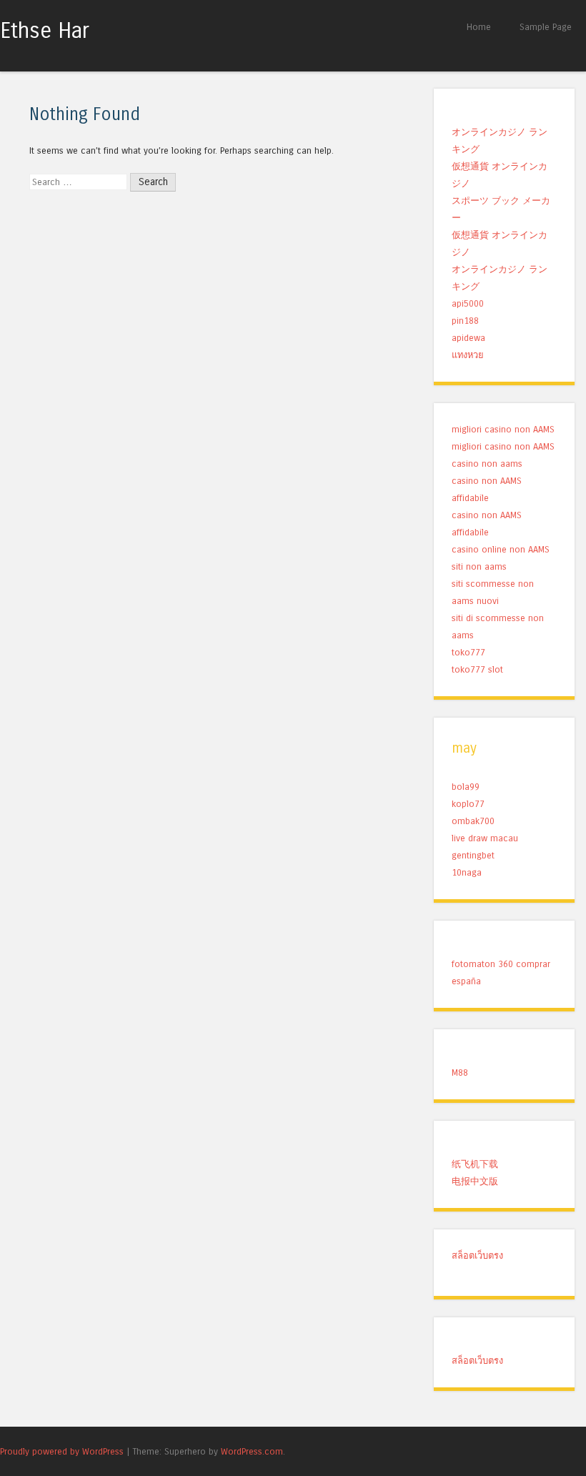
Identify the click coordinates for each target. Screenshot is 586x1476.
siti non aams (479, 566)
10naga (467, 872)
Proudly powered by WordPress (62, 1451)
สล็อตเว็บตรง (477, 1255)
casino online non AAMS (501, 549)
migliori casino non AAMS (503, 429)
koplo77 (468, 803)
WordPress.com (252, 1451)
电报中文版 (475, 1181)
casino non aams (487, 463)
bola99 (466, 786)
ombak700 (473, 821)
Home (479, 26)
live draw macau (485, 838)
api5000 (468, 303)
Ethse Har (44, 31)
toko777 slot (477, 669)
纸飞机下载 (475, 1164)
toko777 (468, 652)
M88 (460, 1072)
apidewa (468, 337)
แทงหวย (468, 355)
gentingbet (473, 855)
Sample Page (546, 26)
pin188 (465, 320)
